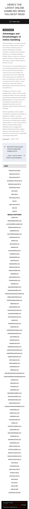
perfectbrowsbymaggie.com (14, 300)
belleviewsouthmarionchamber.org (14, 293)
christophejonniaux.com (14, 323)
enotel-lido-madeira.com (14, 426)
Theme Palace (22, 507)
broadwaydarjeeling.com (14, 333)
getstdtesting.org (14, 230)
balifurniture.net (14, 303)
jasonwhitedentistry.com (14, 287)
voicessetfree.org (14, 336)
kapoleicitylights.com (14, 270)
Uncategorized (8, 30)
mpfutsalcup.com (14, 416)
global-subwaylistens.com (14, 297)
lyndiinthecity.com (14, 253)
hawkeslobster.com (14, 257)
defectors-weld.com (14, 267)
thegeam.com (14, 379)
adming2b (6, 139)
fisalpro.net (15, 423)
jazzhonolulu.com (14, 244)
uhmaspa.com (14, 283)
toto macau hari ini (15, 476)
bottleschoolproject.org (14, 227)
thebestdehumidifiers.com (15, 393)
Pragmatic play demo (14, 170)
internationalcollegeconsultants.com (14, 373)
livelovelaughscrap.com (14, 316)
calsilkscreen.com (14, 413)
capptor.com (14, 320)
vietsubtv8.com (14, 273)
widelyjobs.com (14, 326)
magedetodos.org (14, 366)
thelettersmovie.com (14, 280)
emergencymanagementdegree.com (14, 406)
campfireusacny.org (14, 343)
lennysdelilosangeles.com (14, 234)
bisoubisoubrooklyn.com (14, 290)
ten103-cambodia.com (14, 449)
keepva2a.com (15, 386)
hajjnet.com (14, 217)
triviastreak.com (14, 436)
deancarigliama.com (14, 403)
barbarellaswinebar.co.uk (14, 220)
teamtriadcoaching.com (14, 439)
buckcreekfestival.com (14, 250)
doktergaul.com (14, 369)
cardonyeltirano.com (14, 306)
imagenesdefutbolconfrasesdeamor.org (14, 376)
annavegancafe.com (14, 419)
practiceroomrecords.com (14, 310)
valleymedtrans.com (14, 363)
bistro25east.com (14, 340)
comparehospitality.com (14, 313)
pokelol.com (14, 240)
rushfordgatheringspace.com (14, 330)
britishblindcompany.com (14, 346)
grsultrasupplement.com (14, 356)
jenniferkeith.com (14, 409)
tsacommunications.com (14, 396)
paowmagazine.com (14, 277)
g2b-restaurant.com (14, 360)
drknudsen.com (14, 383)
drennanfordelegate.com (14, 432)
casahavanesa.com (14, 237)
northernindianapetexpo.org (14, 350)
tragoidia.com (14, 247)
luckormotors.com (14, 429)
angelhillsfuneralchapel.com (14, 353)
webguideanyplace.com (14, 399)
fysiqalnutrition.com (14, 263)
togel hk (14, 211)
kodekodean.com (14, 442)
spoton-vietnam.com (14, 446)
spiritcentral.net (14, 260)
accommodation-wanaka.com (14, 224)
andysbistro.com (14, 389)
